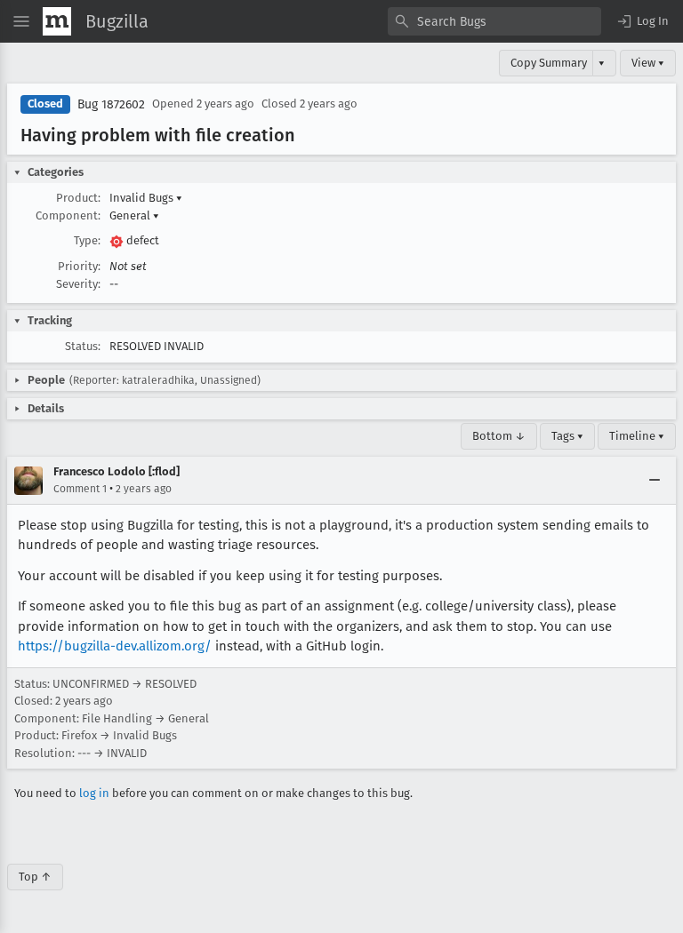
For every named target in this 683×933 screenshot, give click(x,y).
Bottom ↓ (499, 436)
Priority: (79, 266)
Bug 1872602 (111, 104)
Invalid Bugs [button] (145, 197)
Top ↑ (35, 876)
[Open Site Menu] (21, 21)
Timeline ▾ (636, 436)
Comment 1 (80, 488)
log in (94, 793)
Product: (78, 197)
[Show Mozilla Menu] (57, 21)
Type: (87, 240)
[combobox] (494, 21)
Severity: (78, 284)
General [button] (134, 215)
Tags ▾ (567, 436)
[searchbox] (494, 21)
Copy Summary (548, 62)
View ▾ (647, 62)
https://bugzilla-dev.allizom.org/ (115, 646)
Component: (68, 215)
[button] (642, 21)
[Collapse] (654, 480)
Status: (82, 346)
